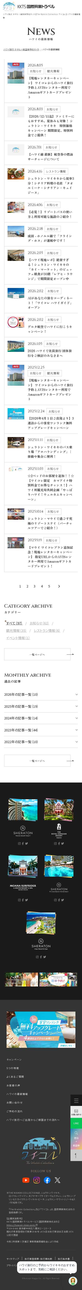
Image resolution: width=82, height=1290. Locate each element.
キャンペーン (14, 1059)
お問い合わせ (15, 1102)
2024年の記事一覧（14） (21, 718)
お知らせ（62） (39, 623)
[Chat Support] (73, 1281)
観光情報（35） (16, 630)
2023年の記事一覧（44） (21, 730)
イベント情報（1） (18, 637)
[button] (41, 21)
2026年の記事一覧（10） (21, 694)
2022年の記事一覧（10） (21, 741)
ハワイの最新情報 (17, 1094)
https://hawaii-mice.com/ (21, 1225)
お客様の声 (13, 1085)
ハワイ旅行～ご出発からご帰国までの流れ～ (33, 1120)
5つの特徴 (13, 1068)
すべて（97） (14, 623)
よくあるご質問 (15, 1076)
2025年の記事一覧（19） (21, 706)
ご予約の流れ (15, 1111)
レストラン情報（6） (47, 630)
